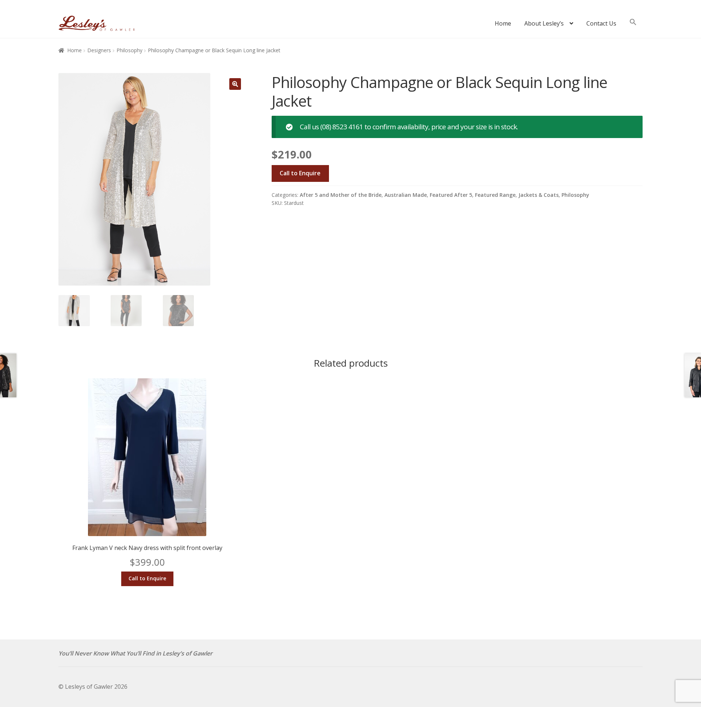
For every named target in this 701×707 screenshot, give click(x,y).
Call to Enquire (300, 173)
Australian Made (405, 194)
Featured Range (495, 194)
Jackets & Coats (538, 194)
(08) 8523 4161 (342, 126)
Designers (99, 50)
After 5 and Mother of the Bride (341, 194)
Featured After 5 (451, 194)
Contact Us (601, 23)
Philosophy (129, 50)
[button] (633, 25)
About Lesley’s (544, 23)
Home (503, 23)
